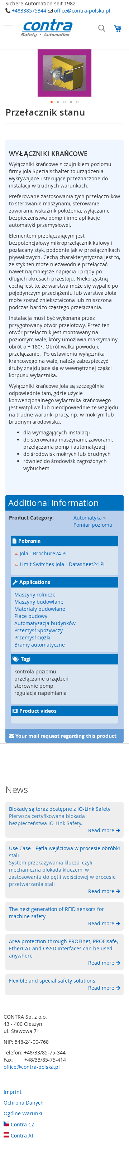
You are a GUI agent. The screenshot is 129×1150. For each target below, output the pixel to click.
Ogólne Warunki (23, 1113)
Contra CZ (21, 1124)
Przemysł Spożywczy (38, 630)
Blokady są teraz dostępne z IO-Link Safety (59, 808)
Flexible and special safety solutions (52, 980)
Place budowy (30, 616)
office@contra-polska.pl (82, 10)
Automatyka (87, 517)
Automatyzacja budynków (45, 623)
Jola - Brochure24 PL (44, 553)
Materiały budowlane (39, 608)
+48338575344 (29, 10)
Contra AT (21, 1135)
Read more (102, 830)
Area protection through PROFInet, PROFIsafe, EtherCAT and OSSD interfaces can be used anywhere (63, 948)
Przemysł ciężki (32, 637)
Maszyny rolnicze (35, 594)
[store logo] (46, 28)
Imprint (13, 1091)
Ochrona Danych (24, 1102)
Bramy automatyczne (39, 644)
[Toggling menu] (8, 28)
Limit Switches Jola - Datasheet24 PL (63, 564)
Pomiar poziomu (93, 524)
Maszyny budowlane (38, 601)
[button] (51, 102)
